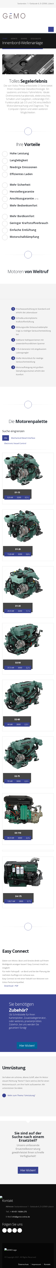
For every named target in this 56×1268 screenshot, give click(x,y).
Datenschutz (23, 1264)
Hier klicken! (27, 1045)
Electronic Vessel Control (15, 443)
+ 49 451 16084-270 (18, 1211)
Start (5, 38)
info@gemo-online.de (21, 1216)
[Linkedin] (4, 1230)
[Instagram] (14, 1230)
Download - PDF (11, 985)
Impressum (36, 1264)
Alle (5, 438)
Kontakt (47, 1264)
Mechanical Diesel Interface (23, 438)
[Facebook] (19, 1230)
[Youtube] (9, 1230)
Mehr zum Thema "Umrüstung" (21, 1095)
